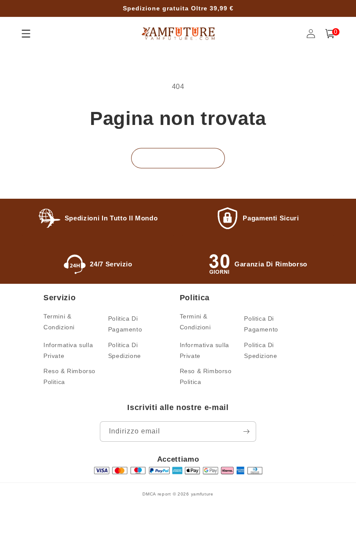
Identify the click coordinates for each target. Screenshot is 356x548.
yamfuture (202, 494)
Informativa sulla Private (68, 350)
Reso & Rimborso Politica (69, 376)
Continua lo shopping (178, 157)
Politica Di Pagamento (125, 324)
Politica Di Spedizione (124, 350)
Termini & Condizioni (59, 322)
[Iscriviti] (246, 431)
